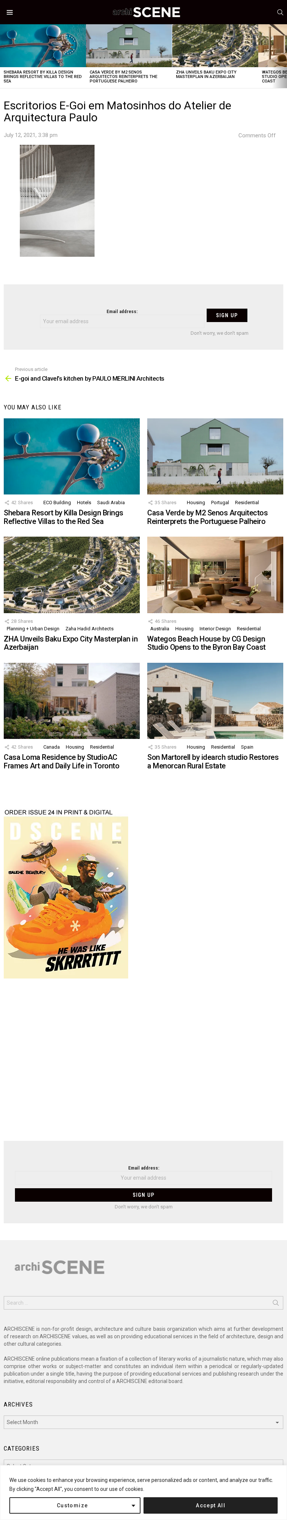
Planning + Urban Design (33, 628)
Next (283, 56)
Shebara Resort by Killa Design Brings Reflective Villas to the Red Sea (43, 77)
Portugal (220, 502)
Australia (159, 628)
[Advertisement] (143, 1064)
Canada (51, 747)
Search (275, 1304)
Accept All (210, 1505)
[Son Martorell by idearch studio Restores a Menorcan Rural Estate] (215, 701)
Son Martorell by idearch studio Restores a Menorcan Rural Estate (212, 761)
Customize (72, 1505)
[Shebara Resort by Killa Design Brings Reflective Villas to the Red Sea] (43, 45)
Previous (3, 56)
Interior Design (215, 628)
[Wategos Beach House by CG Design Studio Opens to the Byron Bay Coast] (215, 575)
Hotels (84, 502)
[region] (143, 1492)
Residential (247, 502)
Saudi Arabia (111, 502)
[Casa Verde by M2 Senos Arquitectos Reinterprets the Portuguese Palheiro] (129, 45)
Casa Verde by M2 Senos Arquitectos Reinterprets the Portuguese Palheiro (123, 77)
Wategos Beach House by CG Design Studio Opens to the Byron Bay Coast (206, 643)
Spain (247, 747)
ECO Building (57, 502)
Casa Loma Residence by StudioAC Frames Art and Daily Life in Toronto (61, 761)
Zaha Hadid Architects (89, 628)
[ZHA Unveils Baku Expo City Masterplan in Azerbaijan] (215, 45)
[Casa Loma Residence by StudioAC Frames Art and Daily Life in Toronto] (72, 701)
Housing (196, 502)
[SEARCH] (280, 12)
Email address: (122, 311)
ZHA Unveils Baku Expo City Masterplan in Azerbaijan (206, 74)
